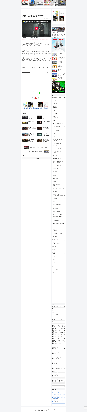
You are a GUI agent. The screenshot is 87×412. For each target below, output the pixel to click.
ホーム (32, 409)
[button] (48, 93)
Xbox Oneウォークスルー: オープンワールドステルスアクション (39, 72)
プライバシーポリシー (47, 409)
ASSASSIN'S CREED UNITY (26, 72)
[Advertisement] (36, 82)
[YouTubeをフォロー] (36, 98)
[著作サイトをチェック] (32, 98)
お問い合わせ (54, 409)
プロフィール (42, 409)
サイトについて (36, 409)
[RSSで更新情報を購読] (40, 98)
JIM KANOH (58, 392)
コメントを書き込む (36, 158)
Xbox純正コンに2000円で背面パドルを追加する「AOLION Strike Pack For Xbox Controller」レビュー (58, 397)
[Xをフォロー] (34, 98)
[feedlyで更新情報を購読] (38, 98)
